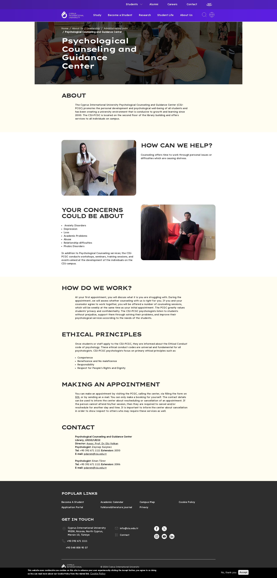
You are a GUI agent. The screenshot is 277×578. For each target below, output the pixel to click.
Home (64, 28)
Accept (243, 572)
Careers (172, 4)
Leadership (93, 28)
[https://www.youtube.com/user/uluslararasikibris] (164, 536)
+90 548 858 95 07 (77, 547)
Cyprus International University (76, 16)
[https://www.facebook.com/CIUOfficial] (156, 528)
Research (145, 15)
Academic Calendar (112, 502)
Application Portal (72, 507)
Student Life (165, 15)
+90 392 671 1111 (77, 541)
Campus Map (147, 502)
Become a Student (120, 15)
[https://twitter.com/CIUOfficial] (164, 528)
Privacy (144, 507)
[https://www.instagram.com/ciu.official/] (156, 536)
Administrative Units (116, 28)
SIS (77, 397)
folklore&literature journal (116, 507)
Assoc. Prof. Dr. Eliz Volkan (102, 443)
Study (97, 15)
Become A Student (72, 502)
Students (132, 4)
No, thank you (228, 572)
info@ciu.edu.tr (129, 528)
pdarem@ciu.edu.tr (95, 453)
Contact (192, 4)
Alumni (153, 4)
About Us (186, 15)
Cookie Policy (187, 502)
